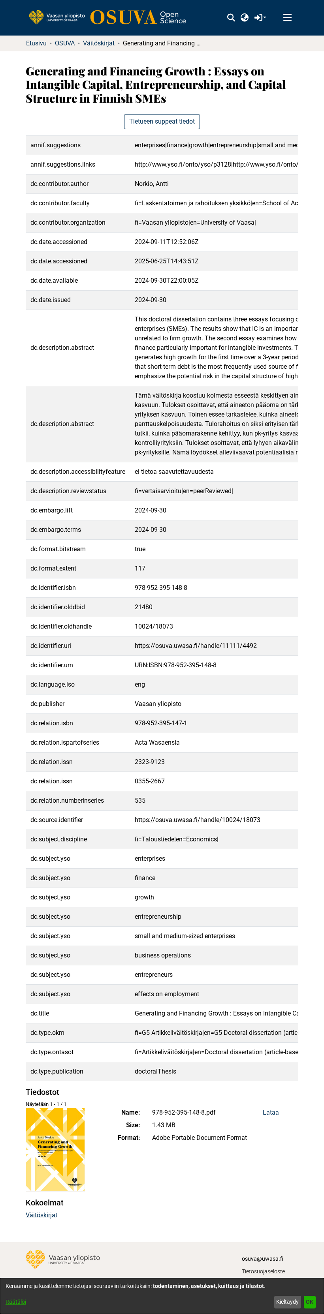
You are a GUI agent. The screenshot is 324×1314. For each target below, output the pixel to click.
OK (309, 1302)
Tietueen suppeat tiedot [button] (162, 121)
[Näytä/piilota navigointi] (287, 17)
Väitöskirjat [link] (99, 43)
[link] (111, 18)
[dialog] (162, 1296)
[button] (231, 18)
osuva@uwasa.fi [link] (262, 1259)
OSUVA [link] (65, 43)
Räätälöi (16, 1302)
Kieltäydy (287, 1302)
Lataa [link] (271, 1112)
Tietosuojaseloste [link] (263, 1271)
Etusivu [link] (36, 43)
